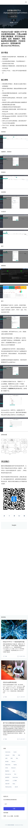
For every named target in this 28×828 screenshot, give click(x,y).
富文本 (16, 786)
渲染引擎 (7, 783)
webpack (7, 755)
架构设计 (7, 780)
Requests (7, 116)
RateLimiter (15, 777)
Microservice (8, 774)
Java (14, 771)
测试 (14, 20)
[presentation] (14, 629)
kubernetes (7, 752)
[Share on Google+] (19, 515)
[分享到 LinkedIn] (14, 515)
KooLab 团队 (10, 816)
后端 (6, 656)
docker (15, 752)
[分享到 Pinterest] (24, 515)
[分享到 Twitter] (4, 515)
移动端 (6, 761)
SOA (15, 774)
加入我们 (16, 816)
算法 (17, 758)
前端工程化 (7, 764)
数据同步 (7, 771)
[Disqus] (14, 552)
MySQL (15, 764)
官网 (5, 816)
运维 (6, 758)
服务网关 (7, 777)
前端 (14, 755)
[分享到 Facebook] (9, 515)
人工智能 (15, 780)
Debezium (13, 767)
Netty (14, 783)
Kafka (6, 767)
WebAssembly (8, 786)
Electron (13, 761)
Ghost (22, 824)
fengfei (14, 525)
